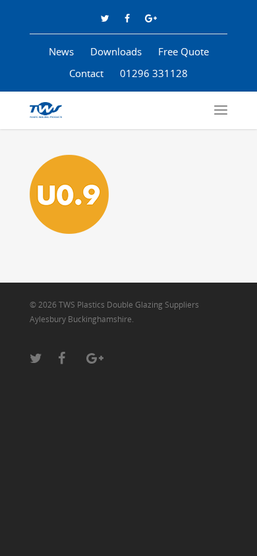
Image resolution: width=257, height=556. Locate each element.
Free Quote (183, 51)
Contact (86, 73)
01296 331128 (154, 73)
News (61, 51)
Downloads (116, 51)
